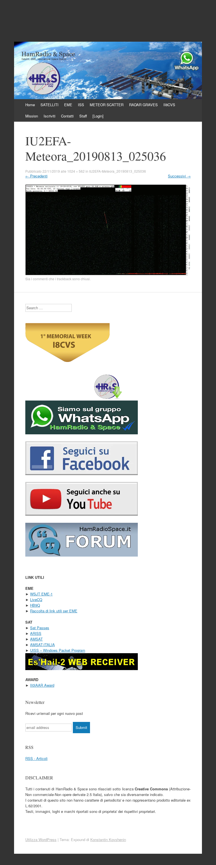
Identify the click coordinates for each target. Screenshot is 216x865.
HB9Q (35, 605)
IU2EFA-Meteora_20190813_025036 (117, 171)
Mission (31, 116)
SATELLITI (49, 104)
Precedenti (36, 176)
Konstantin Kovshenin (108, 839)
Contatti (67, 116)
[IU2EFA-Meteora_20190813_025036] (108, 273)
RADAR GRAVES (143, 104)
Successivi (179, 176)
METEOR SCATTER (106, 104)
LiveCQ (36, 599)
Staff (83, 116)
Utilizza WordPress (41, 839)
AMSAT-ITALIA (42, 644)
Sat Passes (39, 627)
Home (30, 104)
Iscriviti (49, 116)
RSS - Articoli (36, 758)
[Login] (98, 116)
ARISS (35, 633)
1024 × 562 (76, 171)
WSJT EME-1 (41, 594)
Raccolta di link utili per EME (53, 610)
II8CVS (169, 104)
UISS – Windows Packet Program (57, 650)
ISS (81, 104)
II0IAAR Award (42, 685)
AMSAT (36, 639)
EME (68, 104)
